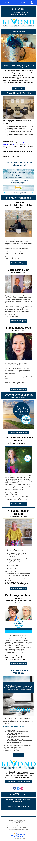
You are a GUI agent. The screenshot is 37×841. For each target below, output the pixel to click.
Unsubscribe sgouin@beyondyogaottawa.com (18, 825)
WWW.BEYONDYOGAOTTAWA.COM (18, 806)
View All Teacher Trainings (18, 432)
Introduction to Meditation (15, 733)
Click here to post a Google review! (18, 781)
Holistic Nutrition (12, 734)
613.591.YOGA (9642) (18, 14)
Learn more (18, 755)
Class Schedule (18, 88)
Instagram (15, 144)
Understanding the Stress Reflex (17, 740)
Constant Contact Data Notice (22, 827)
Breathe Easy (11, 730)
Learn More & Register (18, 263)
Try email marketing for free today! (18, 838)
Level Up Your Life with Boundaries (17, 731)
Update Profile (10, 827)
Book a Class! (18, 9)
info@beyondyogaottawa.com (20, 829)
